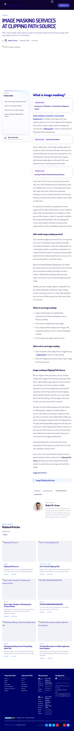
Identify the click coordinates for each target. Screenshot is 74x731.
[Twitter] (50, 725)
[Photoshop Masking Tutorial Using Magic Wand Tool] (19, 631)
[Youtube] (64, 725)
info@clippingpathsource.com (64, 694)
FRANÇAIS (18, 718)
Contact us (23, 678)
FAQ (22, 680)
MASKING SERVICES (38, 494)
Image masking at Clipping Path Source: (14, 115)
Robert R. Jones (52, 505)
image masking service (48, 490)
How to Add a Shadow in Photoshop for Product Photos (17, 605)
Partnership (24, 684)
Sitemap (23, 688)
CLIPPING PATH (43, 564)
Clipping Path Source (11, 566)
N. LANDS (27, 718)
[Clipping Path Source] (19, 551)
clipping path (48, 128)
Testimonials (24, 690)
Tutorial (5, 15)
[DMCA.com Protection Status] (10, 718)
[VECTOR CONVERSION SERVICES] (55, 589)
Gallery (6, 680)
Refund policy (24, 686)
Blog (5, 682)
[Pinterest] (57, 725)
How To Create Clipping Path (50, 566)
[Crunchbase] (68, 725)
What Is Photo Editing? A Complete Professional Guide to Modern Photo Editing (48, 702)
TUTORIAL (6, 564)
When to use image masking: (13, 106)
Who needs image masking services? (15, 101)
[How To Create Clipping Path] (55, 551)
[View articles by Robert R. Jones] (38, 507)
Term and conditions (9, 686)
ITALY (23, 718)
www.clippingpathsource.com (64, 696)
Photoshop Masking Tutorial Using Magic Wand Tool (18, 647)
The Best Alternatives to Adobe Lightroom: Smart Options (55, 647)
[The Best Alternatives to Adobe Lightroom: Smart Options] (55, 631)
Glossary (6, 690)
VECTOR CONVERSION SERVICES (51, 604)
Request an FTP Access (10, 688)
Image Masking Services (45, 480)
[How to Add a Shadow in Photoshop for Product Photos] (19, 589)
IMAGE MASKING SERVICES (61, 490)
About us (6, 678)
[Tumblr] (61, 725)
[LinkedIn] (53, 725)
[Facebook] (46, 725)
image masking (37, 490)
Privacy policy (7, 684)
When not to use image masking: (14, 110)
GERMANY (32, 718)
